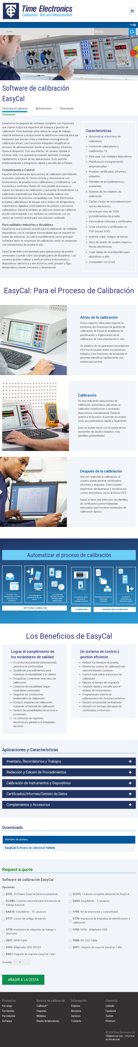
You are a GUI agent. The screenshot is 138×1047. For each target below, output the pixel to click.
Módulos (41, 1016)
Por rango (7, 1006)
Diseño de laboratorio (48, 1021)
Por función (8, 1011)
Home (10, 31)
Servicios (76, 1016)
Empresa (75, 1006)
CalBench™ (42, 1006)
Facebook (111, 1011)
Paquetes (42, 1011)
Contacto (76, 1021)
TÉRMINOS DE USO (114, 1036)
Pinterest (110, 1021)
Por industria (8, 1016)
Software (7, 1021)
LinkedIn (110, 1006)
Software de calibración (30, 848)
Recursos (76, 1011)
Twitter (109, 1016)
